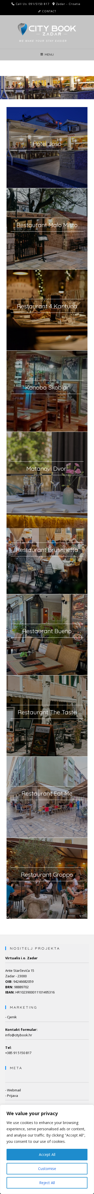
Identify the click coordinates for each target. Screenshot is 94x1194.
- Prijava (11, 1095)
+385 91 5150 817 (18, 1052)
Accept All (47, 1154)
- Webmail (13, 1090)
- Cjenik (11, 1017)
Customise (47, 1168)
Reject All (47, 1182)
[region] (47, 1149)
